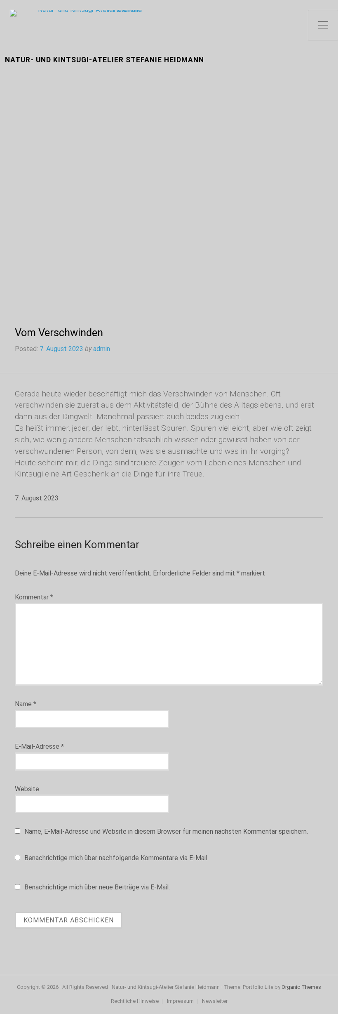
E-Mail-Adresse (39, 746)
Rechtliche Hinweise (135, 1001)
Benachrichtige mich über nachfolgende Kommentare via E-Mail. (116, 858)
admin (101, 349)
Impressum (180, 1001)
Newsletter (215, 1001)
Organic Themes (301, 987)
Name (25, 704)
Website (27, 789)
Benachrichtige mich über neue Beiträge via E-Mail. (97, 887)
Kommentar (34, 597)
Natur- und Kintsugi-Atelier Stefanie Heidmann (104, 60)
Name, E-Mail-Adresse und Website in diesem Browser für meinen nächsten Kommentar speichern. (166, 831)
